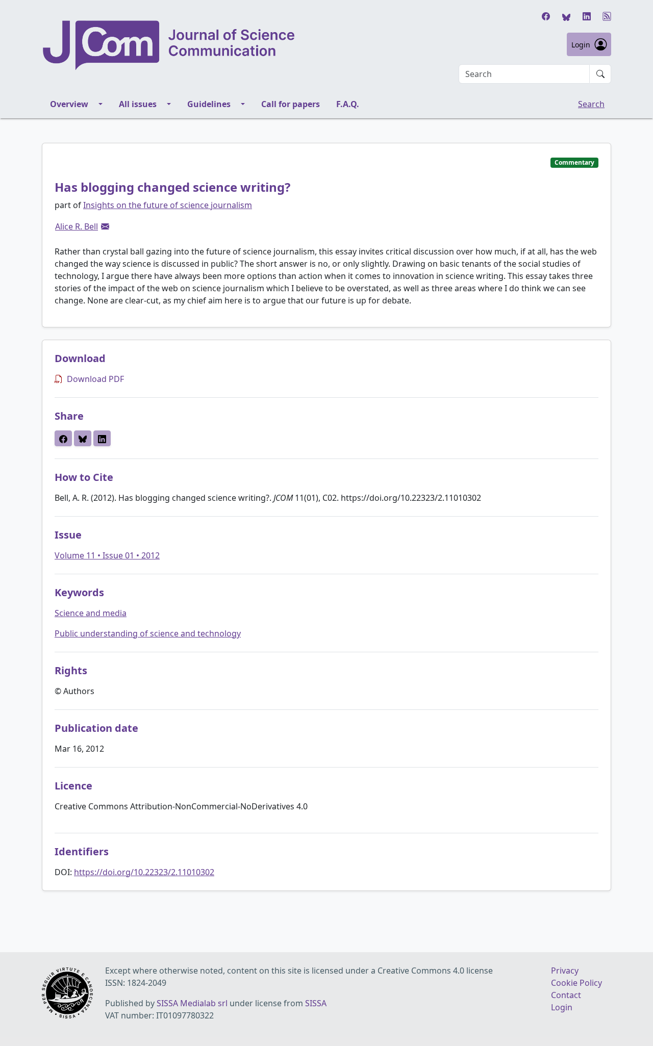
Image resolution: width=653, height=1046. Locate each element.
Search (591, 104)
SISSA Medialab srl (192, 1003)
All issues (138, 104)
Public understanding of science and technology (148, 633)
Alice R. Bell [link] (76, 226)
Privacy (565, 970)
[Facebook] (546, 16)
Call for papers (290, 104)
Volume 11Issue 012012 (107, 555)
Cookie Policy (576, 982)
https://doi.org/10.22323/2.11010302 (144, 872)
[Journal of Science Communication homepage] (169, 45)
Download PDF (95, 379)
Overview (69, 104)
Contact (566, 995)
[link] (105, 226)
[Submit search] (600, 74)
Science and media (91, 613)
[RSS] (607, 16)
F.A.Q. (347, 104)
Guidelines (209, 104)
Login (580, 44)
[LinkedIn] (587, 16)
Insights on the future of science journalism (167, 205)
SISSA (315, 1003)
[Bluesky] (566, 16)
